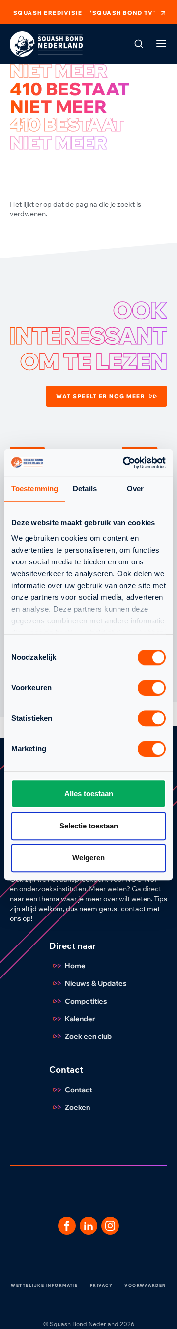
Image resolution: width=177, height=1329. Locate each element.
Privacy (101, 1285)
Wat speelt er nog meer (100, 396)
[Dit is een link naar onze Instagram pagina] (110, 1226)
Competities (86, 1001)
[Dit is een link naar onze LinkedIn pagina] (88, 1226)
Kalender (80, 1018)
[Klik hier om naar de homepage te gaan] (46, 44)
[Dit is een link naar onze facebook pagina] (67, 1226)
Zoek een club (88, 1036)
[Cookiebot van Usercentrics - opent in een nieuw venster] (125, 462)
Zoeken (77, 1107)
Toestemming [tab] (34, 488)
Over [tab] (135, 488)
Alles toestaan (88, 793)
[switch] (152, 688)
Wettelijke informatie (44, 1285)
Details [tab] (85, 488)
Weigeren (88, 858)
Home (75, 965)
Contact (78, 1089)
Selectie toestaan (88, 826)
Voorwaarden (145, 1285)
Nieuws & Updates (96, 983)
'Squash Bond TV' (122, 12)
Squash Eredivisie (48, 13)
